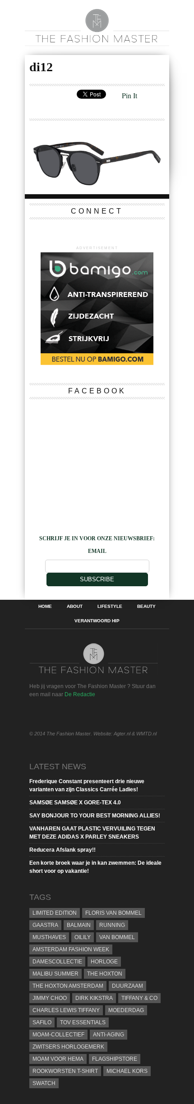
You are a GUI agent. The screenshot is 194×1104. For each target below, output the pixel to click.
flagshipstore (114, 1059)
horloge (104, 961)
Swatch (43, 1083)
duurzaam (127, 986)
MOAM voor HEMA (57, 1059)
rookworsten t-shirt (65, 1071)
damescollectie (57, 961)
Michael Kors (127, 1071)
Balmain (79, 925)
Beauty (146, 606)
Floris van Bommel (113, 913)
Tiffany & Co (139, 998)
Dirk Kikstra (94, 998)
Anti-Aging (108, 1034)
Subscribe (97, 579)
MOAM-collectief (58, 1034)
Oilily (82, 937)
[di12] (97, 184)
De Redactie (80, 694)
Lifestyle (109, 606)
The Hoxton (104, 974)
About (75, 606)
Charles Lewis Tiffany (66, 1010)
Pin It (129, 95)
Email (97, 551)
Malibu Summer (55, 974)
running (112, 925)
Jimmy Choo (49, 998)
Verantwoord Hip (97, 621)
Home (45, 606)
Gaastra (45, 925)
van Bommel (117, 937)
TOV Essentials (83, 1022)
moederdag (126, 1010)
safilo (41, 1022)
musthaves (49, 937)
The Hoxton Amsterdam (67, 986)
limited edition (54, 913)
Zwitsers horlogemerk (68, 1047)
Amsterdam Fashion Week (70, 949)
